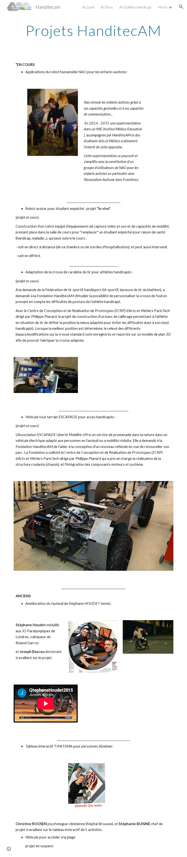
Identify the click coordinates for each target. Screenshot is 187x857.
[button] (181, 7)
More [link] (162, 7)
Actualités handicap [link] (135, 7)
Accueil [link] (88, 7)
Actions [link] (107, 7)
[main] (93, 30)
